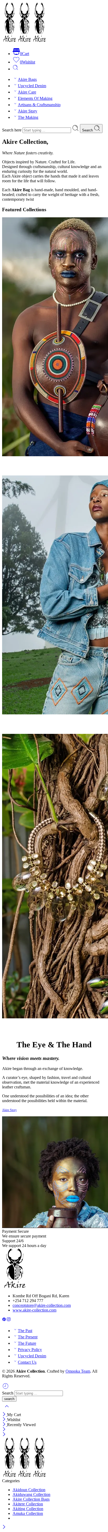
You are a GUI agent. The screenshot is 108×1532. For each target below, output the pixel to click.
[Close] (4, 1414)
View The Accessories (27, 1031)
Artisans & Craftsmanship (39, 104)
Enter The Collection (26, 469)
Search (88, 130)
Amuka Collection (28, 1513)
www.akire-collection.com (34, 1310)
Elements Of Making (35, 98)
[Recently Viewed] (5, 1388)
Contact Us (27, 1362)
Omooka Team (78, 1371)
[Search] (15, 69)
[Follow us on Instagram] (8, 1320)
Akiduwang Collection (31, 1494)
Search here (12, 130)
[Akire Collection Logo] (15, 1287)
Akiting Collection (28, 1508)
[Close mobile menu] (4, 1434)
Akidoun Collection (29, 1489)
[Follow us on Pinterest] (4, 1320)
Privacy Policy (30, 1349)
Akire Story (27, 111)
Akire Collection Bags (31, 1499)
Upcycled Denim (32, 86)
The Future (27, 1343)
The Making (28, 117)
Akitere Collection (28, 1504)
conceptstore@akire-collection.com (42, 1305)
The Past (25, 1330)
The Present (27, 1337)
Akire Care (27, 92)
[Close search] (7, 1409)
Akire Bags (27, 79)
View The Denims (24, 727)
